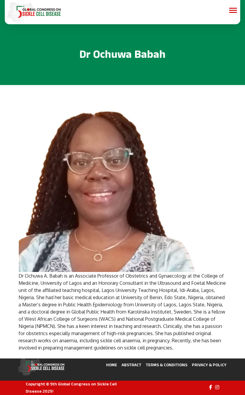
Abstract (131, 365)
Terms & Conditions (166, 365)
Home (111, 365)
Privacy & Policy (209, 365)
